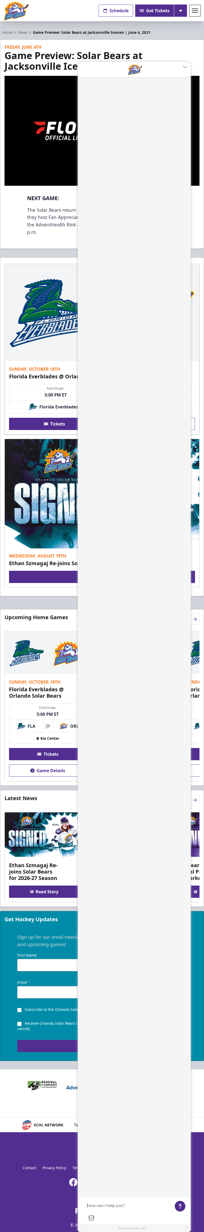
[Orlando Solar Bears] (16, 11)
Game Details (51, 771)
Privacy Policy (54, 1167)
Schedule (119, 11)
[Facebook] (73, 1182)
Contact (29, 1167)
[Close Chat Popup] (187, 67)
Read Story (47, 892)
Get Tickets (157, 11)
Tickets (57, 424)
